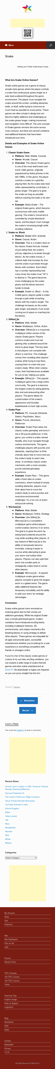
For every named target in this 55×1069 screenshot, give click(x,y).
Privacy (7, 1048)
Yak (6, 819)
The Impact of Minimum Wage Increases (22, 796)
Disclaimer (8, 1022)
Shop (6, 916)
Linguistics (8, 1007)
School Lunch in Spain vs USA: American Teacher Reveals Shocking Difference (26, 788)
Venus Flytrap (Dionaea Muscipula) (20, 800)
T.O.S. (7, 1052)
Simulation (27, 700)
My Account (9, 913)
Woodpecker (10, 827)
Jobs (6, 947)
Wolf (7, 835)
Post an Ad (9, 943)
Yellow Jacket (11, 816)
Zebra (7, 812)
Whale (7, 839)
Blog (6, 1018)
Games (17, 687)
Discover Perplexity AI (14, 793)
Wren (7, 823)
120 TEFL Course (11, 976)
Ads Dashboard (10, 939)
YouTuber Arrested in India (16, 804)
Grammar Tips (10, 995)
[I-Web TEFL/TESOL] (27, 8)
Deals (6, 1029)
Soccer (27, 710)
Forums (7, 958)
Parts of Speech (11, 1003)
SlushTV (9, 669)
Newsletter (8, 1044)
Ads (6, 935)
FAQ (6, 1025)
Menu (11, 45)
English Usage (10, 999)
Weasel (8, 842)
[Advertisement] (27, 23)
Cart (6, 920)
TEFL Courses (10, 973)
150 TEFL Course (11, 980)
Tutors (7, 984)
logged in (20, 730)
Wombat (8, 831)
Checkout (8, 924)
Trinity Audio (32, 67)
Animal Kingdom (12, 808)
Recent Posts (10, 961)
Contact (7, 1040)
